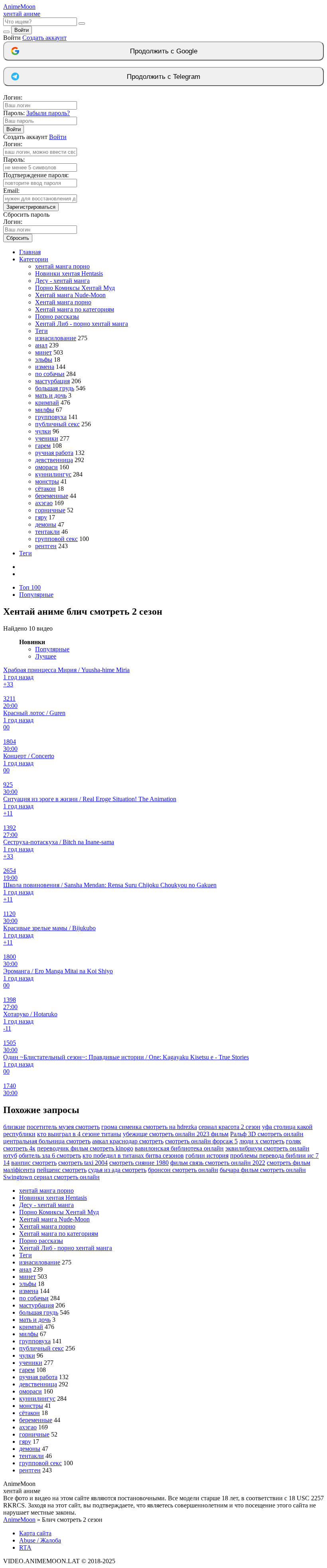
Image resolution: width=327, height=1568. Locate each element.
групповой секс (56, 538)
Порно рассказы (57, 316)
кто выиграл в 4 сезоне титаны (79, 1134)
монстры (47, 481)
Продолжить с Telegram (163, 76)
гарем (43, 445)
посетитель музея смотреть (63, 1126)
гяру (41, 517)
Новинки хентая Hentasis (69, 273)
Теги (41, 330)
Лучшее (45, 656)
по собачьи (50, 373)
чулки (43, 431)
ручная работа (54, 452)
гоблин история (207, 1155)
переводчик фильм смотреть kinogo (85, 1148)
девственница (54, 460)
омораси (46, 467)
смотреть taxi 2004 (83, 1162)
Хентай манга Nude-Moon (70, 295)
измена (44, 366)
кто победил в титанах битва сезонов (133, 1155)
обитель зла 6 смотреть (50, 1155)
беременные (51, 495)
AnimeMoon (19, 1519)
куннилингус (53, 474)
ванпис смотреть (34, 1162)
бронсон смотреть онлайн (183, 1169)
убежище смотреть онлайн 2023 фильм (176, 1134)
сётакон (45, 488)
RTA (25, 1547)
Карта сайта (35, 1533)
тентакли (47, 531)
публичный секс (57, 424)
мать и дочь (51, 395)
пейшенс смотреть (62, 1169)
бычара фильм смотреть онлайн (263, 1169)
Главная (30, 252)
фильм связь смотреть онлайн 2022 (217, 1162)
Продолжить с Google (163, 51)
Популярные (36, 594)
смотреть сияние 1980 (139, 1162)
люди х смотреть (261, 1141)
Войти (21, 30)
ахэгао (44, 503)
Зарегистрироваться (30, 207)
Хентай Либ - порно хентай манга (81, 323)
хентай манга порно (62, 266)
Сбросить (17, 238)
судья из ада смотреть (117, 1169)
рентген (46, 546)
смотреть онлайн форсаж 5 (201, 1141)
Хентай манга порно (63, 302)
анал (41, 345)
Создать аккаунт (44, 37)
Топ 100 (30, 587)
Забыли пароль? (48, 113)
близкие (14, 1126)
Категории (33, 259)
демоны (45, 524)
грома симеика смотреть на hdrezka (149, 1126)
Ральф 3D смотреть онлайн (266, 1134)
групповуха (51, 417)
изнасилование (55, 338)
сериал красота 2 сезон (229, 1126)
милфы (44, 409)
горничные (50, 510)
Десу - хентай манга (62, 280)
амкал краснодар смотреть (128, 1141)
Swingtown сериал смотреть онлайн (51, 1177)
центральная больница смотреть (47, 1141)
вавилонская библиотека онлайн (179, 1148)
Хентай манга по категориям (74, 309)
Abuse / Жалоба (40, 1540)
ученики (46, 438)
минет (43, 352)
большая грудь (54, 388)
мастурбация (52, 381)
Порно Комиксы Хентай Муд (75, 287)
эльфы (43, 359)
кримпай (47, 402)
